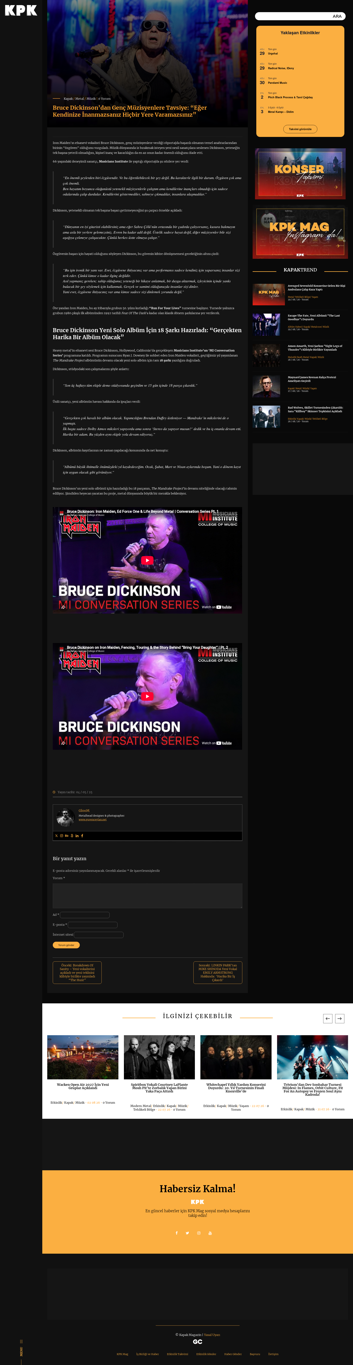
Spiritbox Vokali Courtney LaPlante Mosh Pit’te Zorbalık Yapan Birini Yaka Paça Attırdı (82, 1088)
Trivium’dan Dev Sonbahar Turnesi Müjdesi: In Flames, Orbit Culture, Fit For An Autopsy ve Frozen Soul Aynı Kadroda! (236, 1090)
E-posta (60, 924)
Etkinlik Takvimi (177, 1354)
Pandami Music (277, 82)
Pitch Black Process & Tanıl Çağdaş (290, 97)
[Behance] (66, 836)
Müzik (91, 98)
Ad (56, 915)
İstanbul (298, 1106)
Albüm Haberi (295, 327)
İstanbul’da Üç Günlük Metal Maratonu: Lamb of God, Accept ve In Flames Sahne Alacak (313, 1088)
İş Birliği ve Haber (147, 1354)
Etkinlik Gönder (206, 1354)
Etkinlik (292, 419)
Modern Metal (64, 1106)
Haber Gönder (233, 1354)
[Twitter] (56, 836)
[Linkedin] (77, 836)
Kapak (68, 98)
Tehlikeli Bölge (302, 297)
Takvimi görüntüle (300, 129)
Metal (79, 98)
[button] (327, 1018)
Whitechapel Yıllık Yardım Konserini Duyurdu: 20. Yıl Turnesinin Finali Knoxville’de (159, 1088)
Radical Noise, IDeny (281, 68)
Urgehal (273, 53)
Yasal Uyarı (212, 1335)
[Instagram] (61, 836)
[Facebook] (82, 836)
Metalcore (316, 327)
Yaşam (315, 297)
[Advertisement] (303, 469)
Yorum (59, 878)
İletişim (273, 1354)
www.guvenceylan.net (93, 819)
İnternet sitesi (63, 934)
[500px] (72, 836)
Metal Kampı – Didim (281, 112)
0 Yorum (104, 98)
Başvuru (255, 1354)
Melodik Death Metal (298, 357)
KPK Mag (122, 1354)
